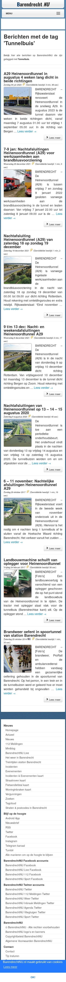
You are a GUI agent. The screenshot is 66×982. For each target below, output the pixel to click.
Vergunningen (14, 794)
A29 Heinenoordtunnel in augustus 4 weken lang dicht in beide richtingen (31, 77)
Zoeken (10, 798)
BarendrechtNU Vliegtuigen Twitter (25, 912)
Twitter (9, 832)
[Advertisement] (35, 24)
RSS (8, 827)
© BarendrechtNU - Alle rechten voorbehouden (33, 927)
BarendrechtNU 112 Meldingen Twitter (28, 894)
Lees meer (54, 137)
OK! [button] (33, 977)
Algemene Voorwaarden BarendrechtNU (29, 941)
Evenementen (14, 771)
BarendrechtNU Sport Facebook (24, 879)
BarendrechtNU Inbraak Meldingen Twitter (30, 903)
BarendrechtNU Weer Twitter (22, 898)
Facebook (11, 836)
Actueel (10, 734)
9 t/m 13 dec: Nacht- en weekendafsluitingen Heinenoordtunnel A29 (24, 330)
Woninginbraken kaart (18, 789)
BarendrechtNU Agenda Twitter (24, 907)
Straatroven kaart (16, 780)
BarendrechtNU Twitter (19, 889)
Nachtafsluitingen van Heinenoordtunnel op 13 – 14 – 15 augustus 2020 (33, 409)
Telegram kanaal (15, 845)
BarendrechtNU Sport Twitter (22, 917)
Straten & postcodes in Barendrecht (26, 808)
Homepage (12, 730)
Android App (13, 818)
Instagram (11, 841)
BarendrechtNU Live (17, 753)
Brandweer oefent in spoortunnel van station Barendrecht (32, 633)
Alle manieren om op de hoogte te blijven (29, 855)
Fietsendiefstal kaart (17, 785)
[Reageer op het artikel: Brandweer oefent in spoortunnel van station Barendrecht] (33, 639)
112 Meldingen (14, 744)
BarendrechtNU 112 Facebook (23, 874)
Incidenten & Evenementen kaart (24, 776)
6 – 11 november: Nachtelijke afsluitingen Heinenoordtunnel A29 (30, 484)
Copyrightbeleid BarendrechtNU (24, 936)
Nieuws (10, 739)
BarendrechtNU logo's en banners (25, 932)
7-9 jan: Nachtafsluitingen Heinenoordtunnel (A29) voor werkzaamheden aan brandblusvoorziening (29, 154)
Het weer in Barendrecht (20, 757)
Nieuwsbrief (12, 823)
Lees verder (26, 131)
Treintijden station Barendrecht (23, 762)
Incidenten (12, 766)
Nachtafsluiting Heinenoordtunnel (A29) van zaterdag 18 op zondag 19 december (28, 241)
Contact (10, 951)
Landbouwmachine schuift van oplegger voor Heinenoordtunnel (32, 561)
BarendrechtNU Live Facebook (23, 870)
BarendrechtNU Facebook (21, 865)
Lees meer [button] (10, 966)
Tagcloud (11, 803)
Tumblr (10, 850)
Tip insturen (12, 956)
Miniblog (10, 748)
